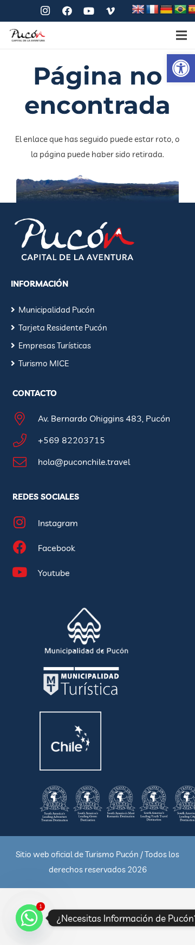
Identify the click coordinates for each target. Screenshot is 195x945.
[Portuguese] (180, 9)
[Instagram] (45, 11)
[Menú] (181, 35)
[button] (181, 68)
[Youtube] (25, 573)
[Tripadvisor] (24, 11)
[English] (138, 9)
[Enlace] (27, 35)
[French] (152, 9)
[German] (166, 9)
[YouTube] (89, 11)
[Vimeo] (110, 11)
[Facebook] (67, 11)
